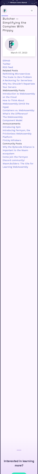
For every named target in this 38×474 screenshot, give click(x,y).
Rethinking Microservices (16, 73)
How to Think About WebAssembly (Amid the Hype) (16, 103)
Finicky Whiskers (12, 140)
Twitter (7, 64)
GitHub (6, 60)
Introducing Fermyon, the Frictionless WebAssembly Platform (17, 133)
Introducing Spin (12, 127)
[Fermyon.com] (4, 12)
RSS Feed (8, 67)
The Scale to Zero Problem (17, 77)
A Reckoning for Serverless (17, 80)
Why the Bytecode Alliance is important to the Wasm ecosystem (18, 150)
